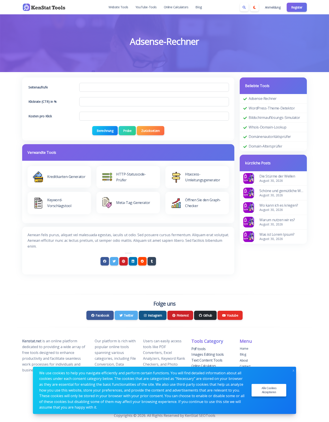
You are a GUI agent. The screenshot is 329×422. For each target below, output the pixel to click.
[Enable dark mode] (254, 7)
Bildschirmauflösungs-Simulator (274, 117)
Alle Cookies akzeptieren (269, 390)
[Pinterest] (123, 261)
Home (244, 348)
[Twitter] (114, 261)
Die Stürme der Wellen (277, 176)
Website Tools (118, 7)
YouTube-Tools (146, 7)
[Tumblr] (151, 261)
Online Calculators (176, 7)
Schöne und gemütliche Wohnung (281, 190)
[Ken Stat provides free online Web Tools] (44, 7)
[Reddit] (142, 261)
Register (296, 7)
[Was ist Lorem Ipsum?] (248, 236)
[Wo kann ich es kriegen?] (248, 207)
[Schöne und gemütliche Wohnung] (248, 192)
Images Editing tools (207, 354)
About (244, 360)
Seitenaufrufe (38, 87)
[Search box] (244, 7)
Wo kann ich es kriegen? (278, 205)
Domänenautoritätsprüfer (270, 136)
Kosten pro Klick (40, 116)
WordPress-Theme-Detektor (272, 108)
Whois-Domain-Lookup (267, 127)
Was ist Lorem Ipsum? (277, 234)
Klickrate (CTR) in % (42, 101)
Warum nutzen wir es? (277, 219)
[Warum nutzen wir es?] (248, 221)
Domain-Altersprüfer (265, 146)
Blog (198, 7)
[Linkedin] (133, 261)
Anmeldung (272, 7)
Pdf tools (198, 348)
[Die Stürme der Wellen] (248, 178)
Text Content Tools (206, 360)
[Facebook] (104, 261)
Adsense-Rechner (263, 98)
